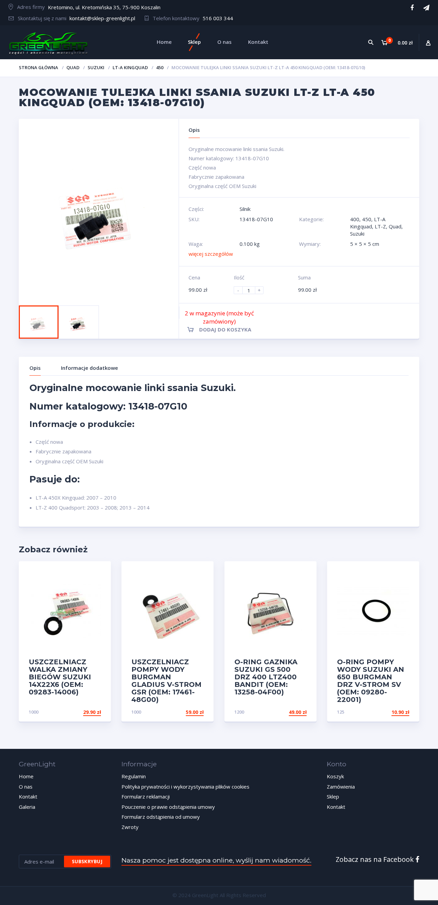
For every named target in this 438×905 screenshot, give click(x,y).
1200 (239, 712)
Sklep (333, 796)
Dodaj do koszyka (225, 329)
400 (354, 219)
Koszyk (335, 776)
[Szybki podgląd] (98, 572)
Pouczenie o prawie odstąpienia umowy (168, 806)
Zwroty (130, 827)
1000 (33, 712)
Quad (72, 67)
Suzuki (96, 67)
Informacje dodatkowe (89, 367)
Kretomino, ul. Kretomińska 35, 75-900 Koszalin (104, 7)
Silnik (245, 208)
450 (159, 67)
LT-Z (380, 226)
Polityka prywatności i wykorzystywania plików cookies (185, 786)
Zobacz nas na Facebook (375, 859)
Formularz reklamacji (145, 796)
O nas (26, 786)
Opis (35, 367)
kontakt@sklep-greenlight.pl (102, 18)
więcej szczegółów (211, 253)
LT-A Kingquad (130, 67)
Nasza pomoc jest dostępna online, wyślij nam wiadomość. (216, 860)
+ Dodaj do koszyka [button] (75, 712)
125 (340, 712)
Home (26, 776)
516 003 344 (218, 18)
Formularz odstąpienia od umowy (160, 816)
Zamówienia (341, 786)
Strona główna (38, 67)
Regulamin (133, 776)
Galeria (27, 806)
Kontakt (28, 796)
